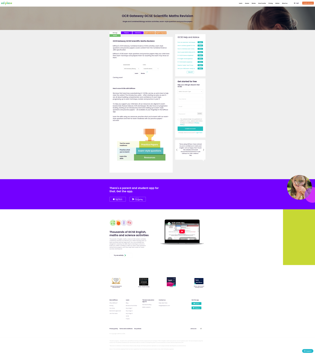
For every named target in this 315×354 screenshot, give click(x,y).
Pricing (270, 3)
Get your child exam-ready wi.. (186, 68)
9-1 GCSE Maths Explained (185, 62)
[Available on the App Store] (198, 304)
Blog (127, 303)
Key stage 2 (129, 311)
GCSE (127, 316)
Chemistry (138, 33)
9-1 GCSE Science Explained (185, 55)
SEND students (146, 307)
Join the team (114, 313)
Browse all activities (131, 305)
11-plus (128, 319)
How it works (262, 3)
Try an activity (119, 255)
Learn (240, 3)
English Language (161, 33)
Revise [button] (254, 3)
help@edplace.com (164, 305)
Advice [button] (277, 3)
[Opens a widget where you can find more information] (307, 351)
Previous (177, 147)
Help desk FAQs (163, 303)
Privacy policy (114, 328)
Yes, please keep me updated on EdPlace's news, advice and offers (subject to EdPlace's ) (191, 122)
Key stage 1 (129, 308)
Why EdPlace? (113, 303)
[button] (190, 91)
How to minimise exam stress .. (186, 49)
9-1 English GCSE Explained (185, 59)
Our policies (137, 328)
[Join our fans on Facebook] (201, 328)
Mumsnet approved (115, 311)
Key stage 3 (129, 313)
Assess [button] (247, 3)
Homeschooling (146, 304)
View (200, 42)
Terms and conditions (126, 328)
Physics (126, 33)
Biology (115, 33)
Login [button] (297, 3)
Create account (308, 3)
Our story (112, 308)
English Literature (149, 33)
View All (190, 72)
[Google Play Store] (138, 201)
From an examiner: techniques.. (187, 42)
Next (204, 147)
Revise (143, 73)
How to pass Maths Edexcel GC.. (187, 52)
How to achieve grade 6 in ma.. (186, 45)
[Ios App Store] (118, 201)
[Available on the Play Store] (198, 308)
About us (284, 3)
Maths (115, 35)
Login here (199, 133)
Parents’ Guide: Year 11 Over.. (186, 65)
